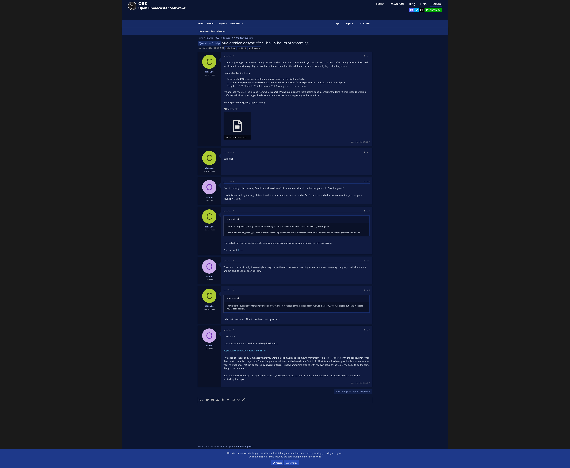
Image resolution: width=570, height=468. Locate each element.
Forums (210, 23)
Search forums (218, 31)
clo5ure (203, 48)
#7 (368, 330)
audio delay (230, 48)
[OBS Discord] (411, 10)
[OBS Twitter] (416, 10)
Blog (412, 4)
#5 (368, 261)
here (240, 250)
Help (423, 4)
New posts (204, 31)
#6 (368, 290)
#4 (368, 211)
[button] (227, 23)
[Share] (364, 56)
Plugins (221, 23)
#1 (368, 56)
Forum (436, 4)
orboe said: (231, 219)
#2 (368, 152)
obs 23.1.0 (242, 48)
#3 (368, 181)
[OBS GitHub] (421, 10)
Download (397, 4)
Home (380, 4)
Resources (235, 23)
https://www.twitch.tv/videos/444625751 (245, 350)
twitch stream (254, 48)
